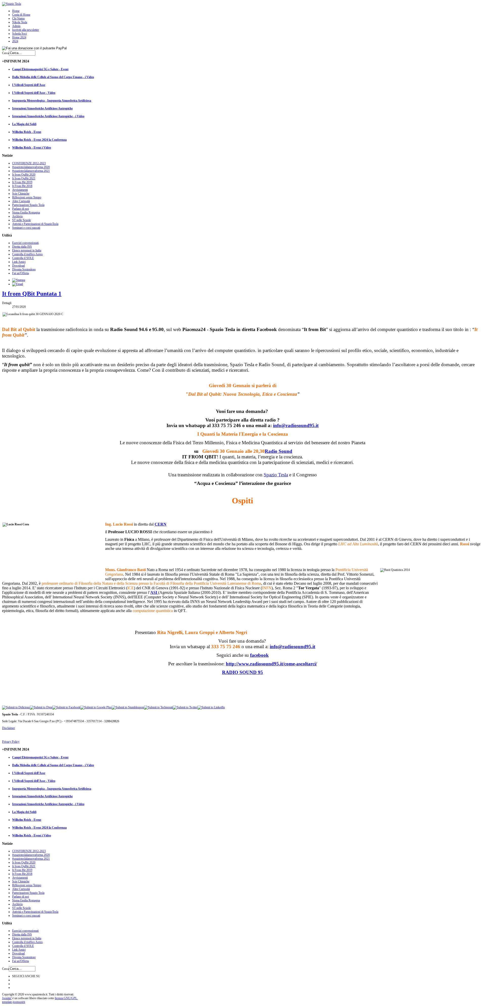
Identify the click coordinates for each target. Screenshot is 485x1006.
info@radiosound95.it (296, 425)
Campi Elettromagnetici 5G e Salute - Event (40, 69)
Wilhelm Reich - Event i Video (31, 147)
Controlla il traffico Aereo (27, 254)
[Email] (17, 284)
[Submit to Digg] (41, 707)
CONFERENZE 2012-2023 (29, 163)
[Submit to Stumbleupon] (128, 707)
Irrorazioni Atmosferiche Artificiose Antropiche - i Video (48, 116)
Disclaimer (8, 728)
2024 (15, 41)
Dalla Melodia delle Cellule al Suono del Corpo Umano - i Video (53, 77)
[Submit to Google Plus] (96, 707)
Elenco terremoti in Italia (26, 250)
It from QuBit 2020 (23, 174)
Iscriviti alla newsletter (25, 30)
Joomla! (7, 998)
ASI (154, 592)
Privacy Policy (10, 741)
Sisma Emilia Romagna (26, 212)
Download (18, 265)
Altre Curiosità (21, 201)
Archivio (17, 216)
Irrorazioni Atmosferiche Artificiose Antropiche (42, 108)
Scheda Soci (19, 33)
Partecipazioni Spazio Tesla (28, 205)
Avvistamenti (20, 190)
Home (15, 11)
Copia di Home (21, 14)
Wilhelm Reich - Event (26, 132)
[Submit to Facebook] (66, 707)
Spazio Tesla (276, 474)
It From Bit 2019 (22, 182)
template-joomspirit (13, 1002)
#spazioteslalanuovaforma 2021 (31, 171)
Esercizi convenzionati (25, 243)
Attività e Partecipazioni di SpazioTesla (35, 224)
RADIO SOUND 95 (242, 672)
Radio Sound (278, 451)
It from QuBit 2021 (23, 178)
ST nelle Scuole (21, 220)
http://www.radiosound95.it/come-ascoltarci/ (271, 663)
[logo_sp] (11, 4)
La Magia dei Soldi (24, 124)
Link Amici (19, 262)
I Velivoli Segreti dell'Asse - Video (33, 93)
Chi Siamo (18, 18)
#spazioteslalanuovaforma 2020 (31, 167)
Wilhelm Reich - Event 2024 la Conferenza (39, 140)
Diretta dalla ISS (22, 246)
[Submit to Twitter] (185, 707)
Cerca (5, 53)
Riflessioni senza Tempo (26, 197)
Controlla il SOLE (23, 258)
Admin (16, 26)
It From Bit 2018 (22, 186)
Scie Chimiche (20, 193)
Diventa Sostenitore (24, 269)
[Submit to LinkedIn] (211, 707)
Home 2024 (19, 37)
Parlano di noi (20, 208)
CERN (160, 524)
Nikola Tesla (19, 22)
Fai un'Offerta (20, 273)
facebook (259, 655)
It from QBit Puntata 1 (31, 293)
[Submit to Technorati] (158, 707)
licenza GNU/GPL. (66, 998)
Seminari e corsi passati (26, 227)
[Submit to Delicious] (16, 707)
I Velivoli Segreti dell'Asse (28, 85)
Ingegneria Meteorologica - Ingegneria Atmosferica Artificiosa (51, 100)
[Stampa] (18, 280)
